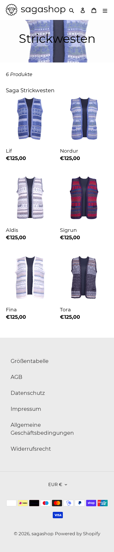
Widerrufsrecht (31, 449)
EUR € (55, 484)
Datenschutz (28, 393)
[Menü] (105, 9)
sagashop (43, 533)
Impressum (26, 409)
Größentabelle (30, 361)
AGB (16, 377)
